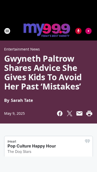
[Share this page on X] (69, 113)
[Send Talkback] (78, 31)
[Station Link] (47, 30)
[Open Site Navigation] (7, 31)
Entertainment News (22, 49)
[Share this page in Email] (79, 113)
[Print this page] (89, 113)
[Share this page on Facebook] (59, 113)
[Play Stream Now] (88, 31)
